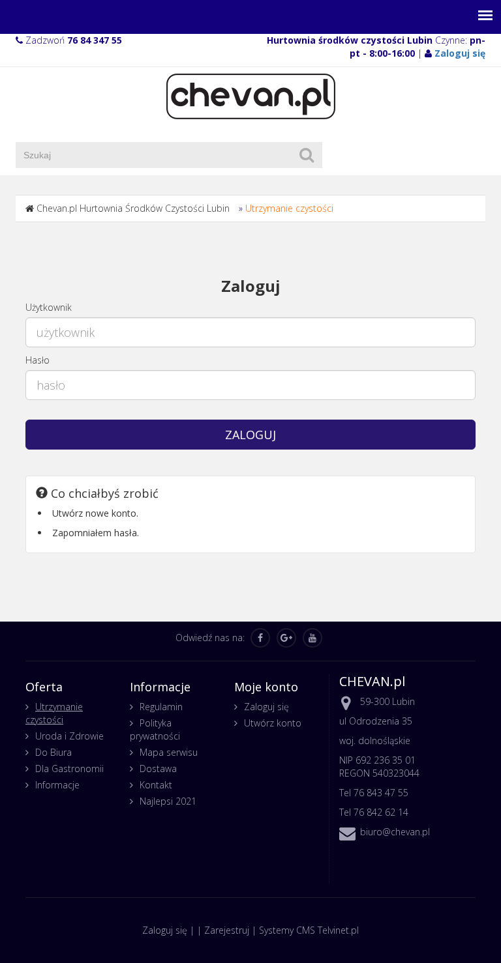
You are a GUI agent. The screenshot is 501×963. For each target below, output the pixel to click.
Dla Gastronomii (69, 768)
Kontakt (156, 785)
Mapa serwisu (169, 752)
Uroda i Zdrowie (69, 736)
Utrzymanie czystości (289, 208)
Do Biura (53, 752)
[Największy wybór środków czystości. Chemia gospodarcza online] (250, 95)
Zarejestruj (226, 930)
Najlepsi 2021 (168, 801)
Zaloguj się (266, 706)
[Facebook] (260, 638)
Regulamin (161, 706)
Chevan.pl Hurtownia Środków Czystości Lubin (133, 208)
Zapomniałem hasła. (95, 532)
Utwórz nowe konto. (95, 513)
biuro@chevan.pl (395, 832)
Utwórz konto (272, 723)
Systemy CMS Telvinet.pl (309, 930)
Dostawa (158, 768)
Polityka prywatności (155, 729)
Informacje (57, 785)
